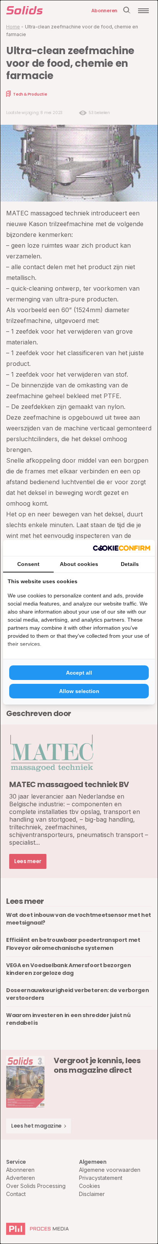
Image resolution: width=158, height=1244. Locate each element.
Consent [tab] (28, 564)
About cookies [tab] (79, 564)
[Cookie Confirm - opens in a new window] (121, 547)
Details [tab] (130, 564)
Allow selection (79, 691)
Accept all (79, 673)
